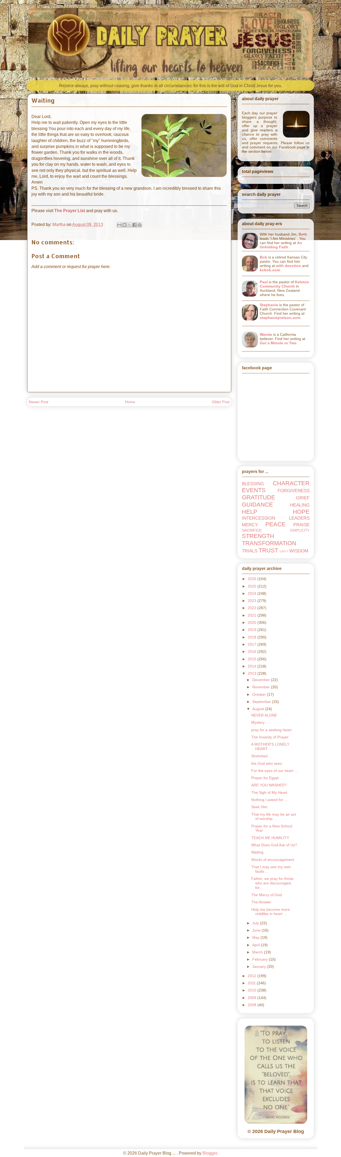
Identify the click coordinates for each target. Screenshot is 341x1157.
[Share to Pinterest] (139, 225)
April (256, 945)
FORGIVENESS (294, 490)
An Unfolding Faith (281, 245)
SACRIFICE (252, 530)
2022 (252, 608)
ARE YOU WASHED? (269, 785)
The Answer (261, 902)
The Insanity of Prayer (270, 737)
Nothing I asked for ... (269, 800)
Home (130, 402)
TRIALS (249, 550)
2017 (252, 644)
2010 (252, 990)
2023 (252, 600)
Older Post (221, 402)
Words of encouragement (272, 859)
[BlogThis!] (124, 225)
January (259, 966)
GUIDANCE (257, 504)
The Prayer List (69, 210)
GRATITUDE (258, 497)
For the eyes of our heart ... (274, 770)
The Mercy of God (266, 895)
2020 (252, 622)
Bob (263, 257)
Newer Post (38, 402)
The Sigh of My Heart (269, 792)
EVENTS (254, 490)
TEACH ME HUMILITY (270, 838)
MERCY (250, 524)
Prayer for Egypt (265, 778)
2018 (252, 637)
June (257, 930)
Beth (303, 234)
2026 (252, 579)
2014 (252, 666)
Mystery (258, 722)
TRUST (268, 550)
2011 (252, 983)
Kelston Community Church (284, 284)
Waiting (257, 852)
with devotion (288, 266)
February (260, 959)
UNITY (284, 551)
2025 (252, 586)
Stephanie (269, 305)
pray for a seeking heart (271, 730)
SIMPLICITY (300, 530)
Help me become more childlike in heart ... (270, 911)
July (256, 923)
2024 (252, 593)
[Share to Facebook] (134, 225)
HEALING (300, 505)
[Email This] (119, 225)
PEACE (275, 524)
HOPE (301, 511)
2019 (252, 630)
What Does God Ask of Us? (274, 845)
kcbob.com (270, 270)
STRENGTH (258, 536)
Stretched (259, 756)
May (256, 937)
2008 (252, 1005)
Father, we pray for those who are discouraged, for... (272, 883)
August (258, 709)
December (261, 680)
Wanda (266, 334)
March (258, 952)
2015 (252, 659)
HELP (249, 511)
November (261, 687)
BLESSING (253, 483)
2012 (252, 976)
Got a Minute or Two (278, 343)
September (262, 701)
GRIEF (303, 497)
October (259, 694)
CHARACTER (291, 483)
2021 (252, 615)
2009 (252, 998)
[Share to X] (129, 225)
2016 (252, 651)
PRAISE (301, 524)
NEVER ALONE (264, 715)
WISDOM (298, 550)
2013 (252, 673)
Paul (264, 282)
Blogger (209, 1153)
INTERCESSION (258, 518)
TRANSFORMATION (269, 543)
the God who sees (266, 763)
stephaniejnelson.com (280, 317)
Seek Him (259, 807)
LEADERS (299, 518)
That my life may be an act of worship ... (273, 816)
